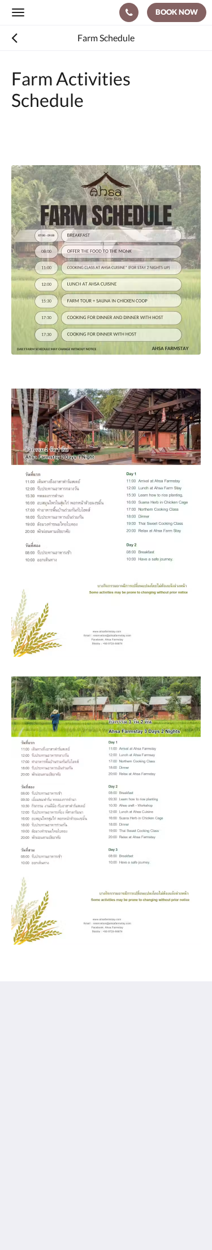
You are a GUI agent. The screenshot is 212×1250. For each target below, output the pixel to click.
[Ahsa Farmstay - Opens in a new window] (22, 1140)
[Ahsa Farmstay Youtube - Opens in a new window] (53, 1140)
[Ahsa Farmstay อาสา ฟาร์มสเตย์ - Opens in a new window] (84, 1140)
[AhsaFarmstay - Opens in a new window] (116, 1140)
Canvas (73, 1219)
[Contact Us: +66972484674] (129, 12)
